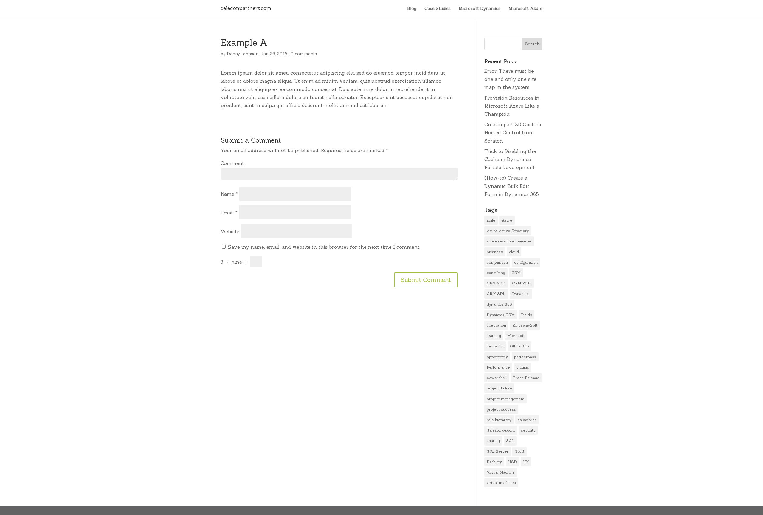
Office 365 (519, 346)
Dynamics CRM (501, 315)
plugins (522, 367)
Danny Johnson (242, 53)
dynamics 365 (499, 304)
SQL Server (497, 451)
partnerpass (525, 357)
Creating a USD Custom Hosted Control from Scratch (512, 132)
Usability (494, 462)
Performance (498, 367)
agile (491, 220)
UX (526, 462)
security (528, 430)
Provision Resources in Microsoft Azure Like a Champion (511, 106)
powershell (497, 377)
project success (501, 409)
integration (496, 325)
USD (512, 462)
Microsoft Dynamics (479, 8)
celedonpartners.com (246, 8)
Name (229, 194)
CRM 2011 (496, 283)
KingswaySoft (525, 325)
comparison (497, 262)
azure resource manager (509, 241)
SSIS (519, 451)
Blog (411, 8)
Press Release (526, 377)
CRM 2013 (522, 283)
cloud (514, 252)
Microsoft (516, 335)
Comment (232, 163)
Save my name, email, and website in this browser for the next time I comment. (324, 247)
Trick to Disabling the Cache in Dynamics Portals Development (510, 159)
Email (229, 213)
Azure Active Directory (508, 230)
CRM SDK (496, 293)
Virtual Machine (501, 472)
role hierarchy (499, 419)
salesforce (527, 419)
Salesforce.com (501, 430)
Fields (526, 315)
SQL (510, 440)
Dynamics (521, 293)
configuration (526, 262)
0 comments (304, 53)
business (495, 252)
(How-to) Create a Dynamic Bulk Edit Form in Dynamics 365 (511, 186)
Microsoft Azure (525, 8)
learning (494, 335)
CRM (516, 272)
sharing (493, 440)
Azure (507, 220)
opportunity (497, 357)
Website (230, 231)
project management (505, 399)
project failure (499, 388)
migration (495, 346)
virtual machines (501, 482)
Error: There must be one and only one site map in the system (510, 79)
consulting (496, 272)
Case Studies (437, 8)
